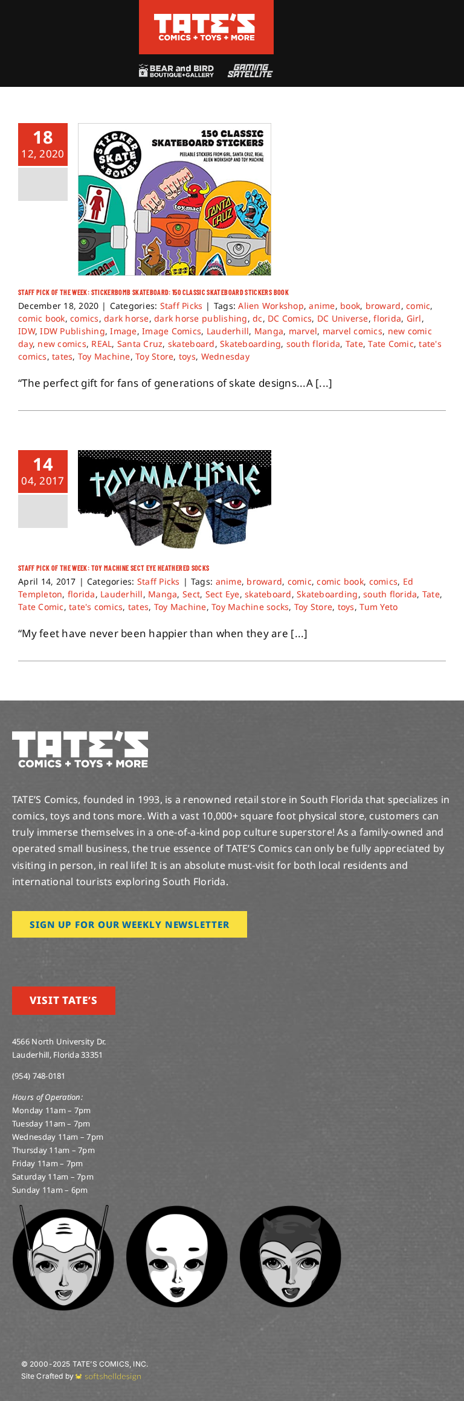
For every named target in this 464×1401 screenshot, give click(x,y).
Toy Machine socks (250, 606)
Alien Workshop (271, 305)
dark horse (126, 318)
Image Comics (171, 331)
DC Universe (343, 318)
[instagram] (15, 954)
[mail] (113, 954)
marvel (303, 331)
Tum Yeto (378, 606)
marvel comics (352, 331)
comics (84, 318)
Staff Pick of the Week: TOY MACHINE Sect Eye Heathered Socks (113, 568)
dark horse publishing (200, 318)
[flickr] (74, 954)
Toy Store (154, 356)
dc (258, 318)
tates (62, 356)
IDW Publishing (72, 331)
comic (418, 305)
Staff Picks (181, 305)
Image (123, 331)
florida (387, 318)
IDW (26, 331)
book (350, 305)
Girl (414, 318)
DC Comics (290, 318)
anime (322, 305)
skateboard (191, 343)
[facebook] (35, 954)
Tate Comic (391, 343)
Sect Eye (222, 594)
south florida (313, 343)
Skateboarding (250, 343)
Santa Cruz (140, 343)
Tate (354, 343)
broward (383, 305)
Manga (268, 331)
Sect (191, 594)
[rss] (93, 954)
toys (187, 356)
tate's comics (96, 606)
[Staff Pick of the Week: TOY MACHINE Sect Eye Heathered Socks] (174, 500)
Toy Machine (104, 356)
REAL (101, 343)
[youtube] (55, 954)
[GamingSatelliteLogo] (248, 69)
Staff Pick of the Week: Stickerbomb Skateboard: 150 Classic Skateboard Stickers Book (153, 292)
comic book (41, 318)
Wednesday (225, 356)
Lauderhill (228, 331)
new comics (61, 343)
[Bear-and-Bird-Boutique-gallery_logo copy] (175, 69)
